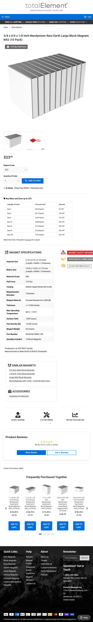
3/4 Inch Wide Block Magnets (21, 370)
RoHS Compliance (48, 571)
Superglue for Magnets (19, 396)
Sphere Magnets (11, 567)
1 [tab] (43, 424)
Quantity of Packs (10, 176)
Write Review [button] (31, 452)
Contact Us (30, 583)
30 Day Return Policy (79, 266)
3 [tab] (50, 424)
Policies (44, 575)
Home (6, 27)
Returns (29, 557)
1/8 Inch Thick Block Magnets (22, 374)
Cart (89, 17)
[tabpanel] (18, 416)
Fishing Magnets (11, 575)
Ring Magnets (10, 564)
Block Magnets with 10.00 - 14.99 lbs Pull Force (29, 381)
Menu (7, 17)
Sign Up (84, 558)
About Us (45, 557)
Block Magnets (17, 27)
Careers (44, 560)
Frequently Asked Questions (30, 570)
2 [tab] (46, 424)
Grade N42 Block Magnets (20, 377)
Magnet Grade (9, 165)
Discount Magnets (11, 578)
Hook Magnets (10, 571)
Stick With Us (46, 564)
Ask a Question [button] (61, 452)
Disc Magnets (9, 557)
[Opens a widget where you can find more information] (84, 618)
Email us (28, 240)
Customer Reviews (49, 567)
